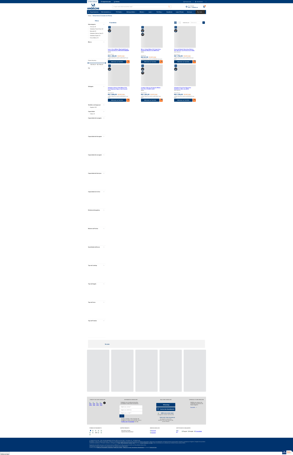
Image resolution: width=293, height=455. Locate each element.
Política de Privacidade (127, 421)
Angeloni (93, 107)
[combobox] (141, 6)
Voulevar (130, 442)
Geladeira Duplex (95, 35)
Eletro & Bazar (93, 1)
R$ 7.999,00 (99, 64)
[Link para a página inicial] (89, 15)
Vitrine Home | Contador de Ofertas (102, 15)
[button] (203, 1)
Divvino (117, 1)
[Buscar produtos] (169, 6)
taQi (134, 442)
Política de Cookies (117, 447)
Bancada (93, 31)
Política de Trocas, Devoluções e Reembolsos (133, 447)
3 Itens (92, 113)
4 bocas (93, 26)
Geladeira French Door (96, 29)
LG (149, 442)
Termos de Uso (153, 447)
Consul (141, 442)
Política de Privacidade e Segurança (105, 447)
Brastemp (146, 442)
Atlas (151, 442)
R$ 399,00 (93, 64)
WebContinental (124, 442)
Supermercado (106, 1)
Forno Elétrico (94, 37)
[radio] (176, 22)
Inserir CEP (203, 1)
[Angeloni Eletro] (93, 6)
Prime (119, 442)
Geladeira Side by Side (96, 33)
